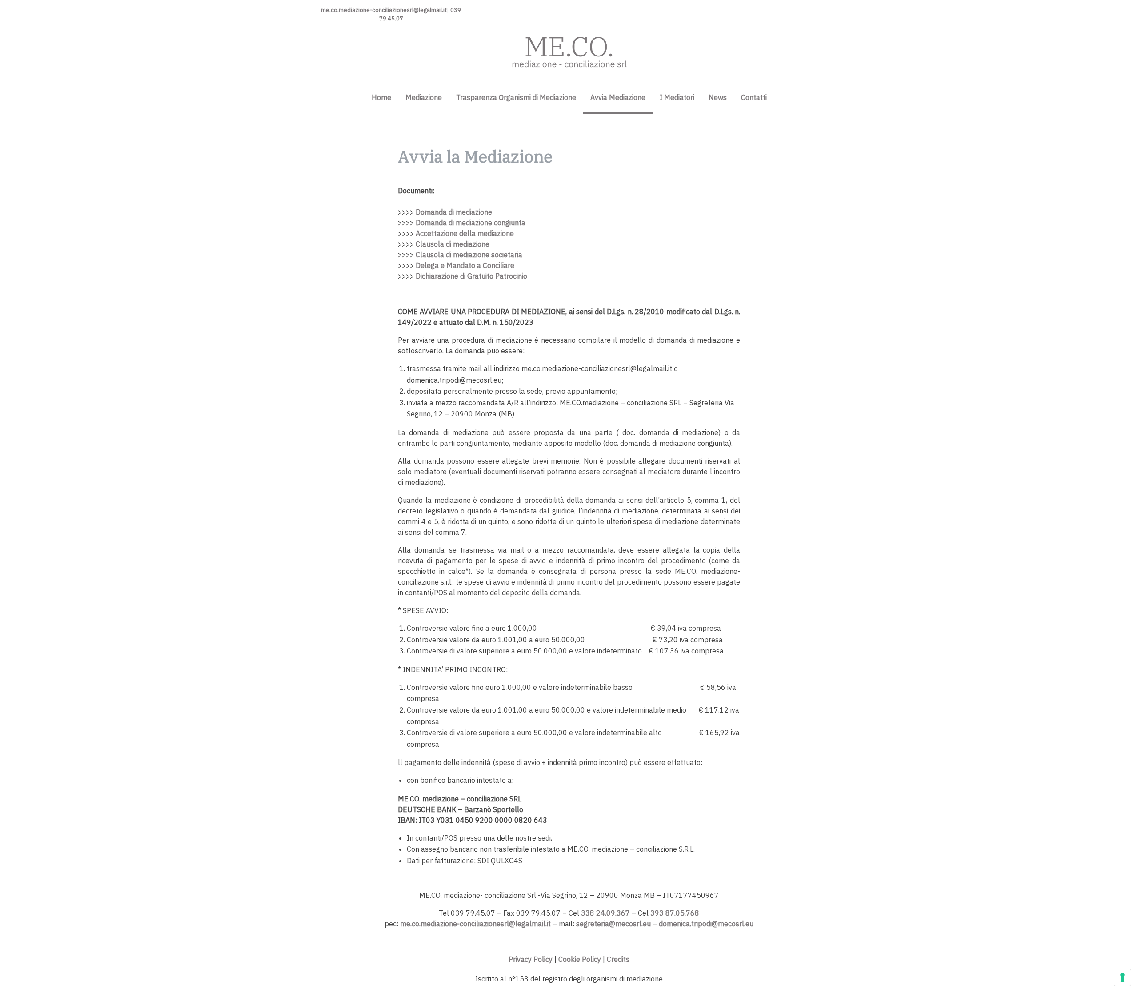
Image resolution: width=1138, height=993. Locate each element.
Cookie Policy (579, 959)
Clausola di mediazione (452, 244)
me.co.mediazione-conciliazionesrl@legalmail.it (384, 10)
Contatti (754, 97)
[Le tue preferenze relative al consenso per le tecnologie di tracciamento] (1122, 977)
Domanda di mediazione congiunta (470, 222)
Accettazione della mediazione (465, 233)
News (718, 97)
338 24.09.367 (605, 913)
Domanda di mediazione (454, 212)
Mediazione (423, 97)
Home (381, 97)
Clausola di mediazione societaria (469, 254)
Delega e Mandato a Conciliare (465, 265)
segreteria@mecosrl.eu (613, 923)
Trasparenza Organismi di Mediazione (516, 97)
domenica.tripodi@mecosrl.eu (706, 923)
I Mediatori (677, 97)
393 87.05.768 (674, 913)
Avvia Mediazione (617, 97)
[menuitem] (381, 93)
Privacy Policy (531, 959)
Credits (618, 959)
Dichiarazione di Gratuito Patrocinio (471, 276)
